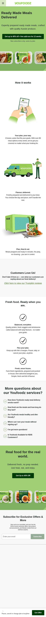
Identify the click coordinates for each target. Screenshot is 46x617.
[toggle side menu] (3, 3)
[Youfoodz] (23, 3)
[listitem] (23, 116)
